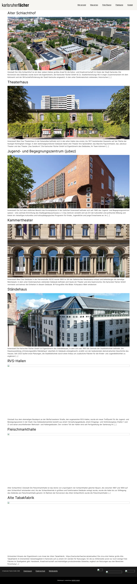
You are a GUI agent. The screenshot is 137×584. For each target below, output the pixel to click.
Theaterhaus (17, 82)
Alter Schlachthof (21, 13)
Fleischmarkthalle (21, 429)
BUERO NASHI (76, 580)
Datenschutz (40, 571)
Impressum (28, 571)
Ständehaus (17, 289)
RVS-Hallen (16, 361)
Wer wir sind (81, 5)
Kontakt (130, 5)
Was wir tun (94, 5)
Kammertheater (20, 220)
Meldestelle (53, 571)
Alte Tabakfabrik (20, 498)
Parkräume (119, 5)
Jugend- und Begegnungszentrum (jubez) (41, 151)
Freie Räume (106, 5)
